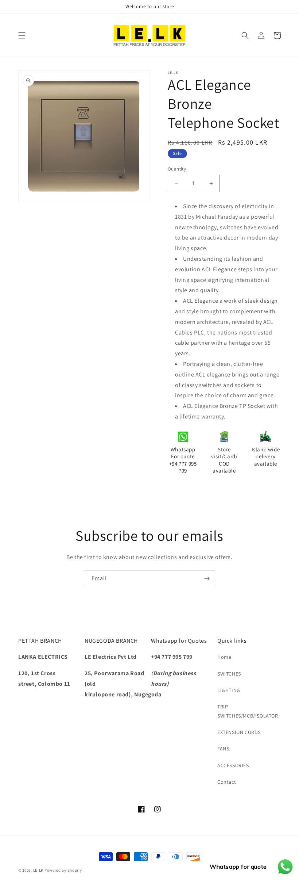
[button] (22, 35)
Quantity (177, 169)
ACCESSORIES (233, 765)
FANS (223, 748)
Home (224, 657)
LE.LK (38, 870)
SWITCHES (229, 673)
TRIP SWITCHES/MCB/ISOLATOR (247, 711)
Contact (226, 782)
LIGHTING (228, 690)
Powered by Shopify (63, 870)
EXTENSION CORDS (239, 732)
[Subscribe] (207, 578)
